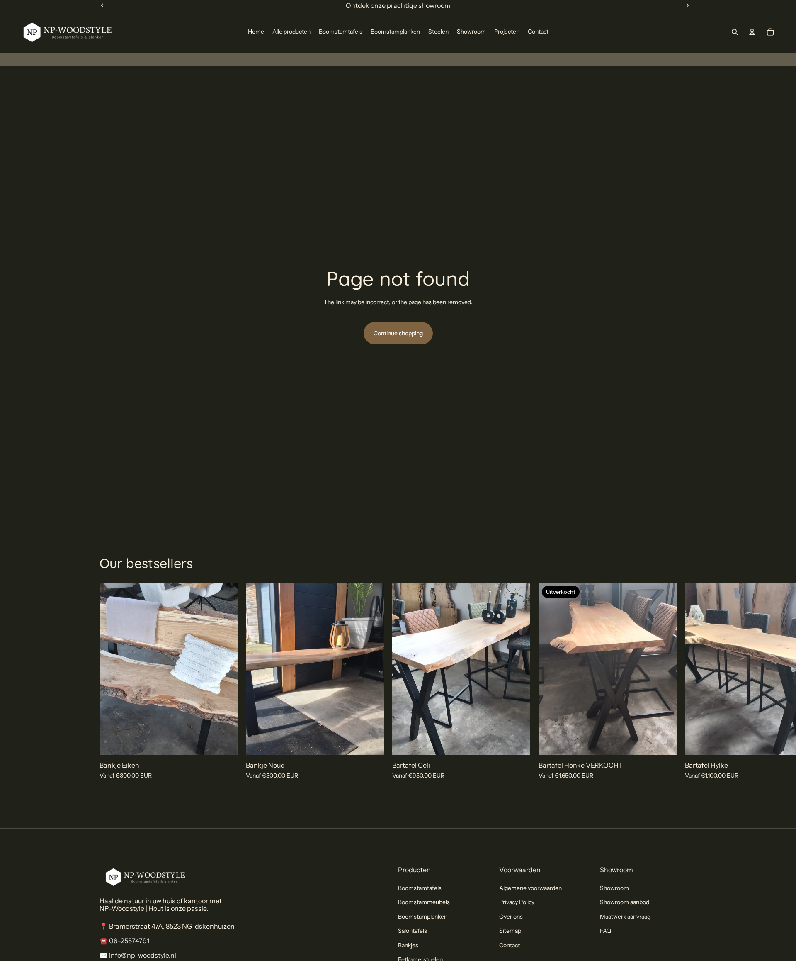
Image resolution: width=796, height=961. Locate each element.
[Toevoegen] (224, 742)
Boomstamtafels (420, 888)
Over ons (511, 916)
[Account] (752, 32)
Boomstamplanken (422, 916)
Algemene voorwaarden (530, 888)
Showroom (614, 888)
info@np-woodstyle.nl (142, 955)
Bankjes (408, 945)
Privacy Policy (516, 902)
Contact (509, 945)
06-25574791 (129, 941)
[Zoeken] (735, 32)
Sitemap (510, 930)
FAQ (605, 930)
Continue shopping (398, 333)
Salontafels (412, 930)
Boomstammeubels (424, 902)
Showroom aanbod (624, 902)
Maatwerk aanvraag (625, 916)
